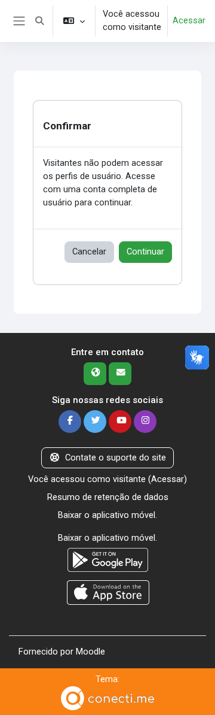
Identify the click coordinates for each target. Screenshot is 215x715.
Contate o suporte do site (115, 457)
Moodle (90, 651)
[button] (39, 21)
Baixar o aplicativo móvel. (107, 515)
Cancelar (89, 251)
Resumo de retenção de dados (107, 497)
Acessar (189, 20)
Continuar (145, 251)
